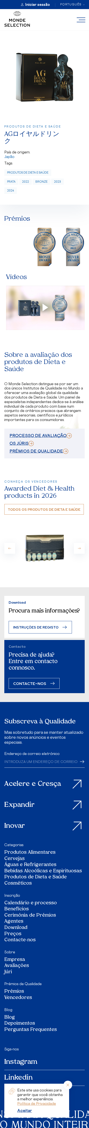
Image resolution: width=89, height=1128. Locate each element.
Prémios (14, 992)
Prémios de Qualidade (23, 984)
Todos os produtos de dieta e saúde (44, 509)
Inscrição (12, 895)
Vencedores (18, 998)
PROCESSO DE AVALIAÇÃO (38, 435)
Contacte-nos (20, 940)
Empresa (14, 960)
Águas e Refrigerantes (30, 865)
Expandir (19, 805)
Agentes (13, 922)
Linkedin (18, 1078)
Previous (9, 548)
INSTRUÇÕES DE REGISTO (36, 627)
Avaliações (16, 966)
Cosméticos (18, 884)
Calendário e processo (30, 903)
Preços (12, 934)
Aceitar (24, 1110)
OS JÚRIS (19, 443)
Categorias (14, 845)
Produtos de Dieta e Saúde (27, 172)
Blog (8, 1010)
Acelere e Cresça (32, 784)
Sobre (9, 952)
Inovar (14, 826)
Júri (8, 972)
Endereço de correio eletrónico (32, 753)
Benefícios (16, 909)
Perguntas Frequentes (30, 1030)
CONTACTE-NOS (29, 683)
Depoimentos (19, 1024)
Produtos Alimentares (30, 853)
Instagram (20, 1062)
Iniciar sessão (37, 4)
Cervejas (14, 859)
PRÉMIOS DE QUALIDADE (36, 451)
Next (79, 548)
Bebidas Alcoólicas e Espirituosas (43, 871)
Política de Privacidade (36, 1103)
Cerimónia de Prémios (30, 916)
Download (15, 928)
